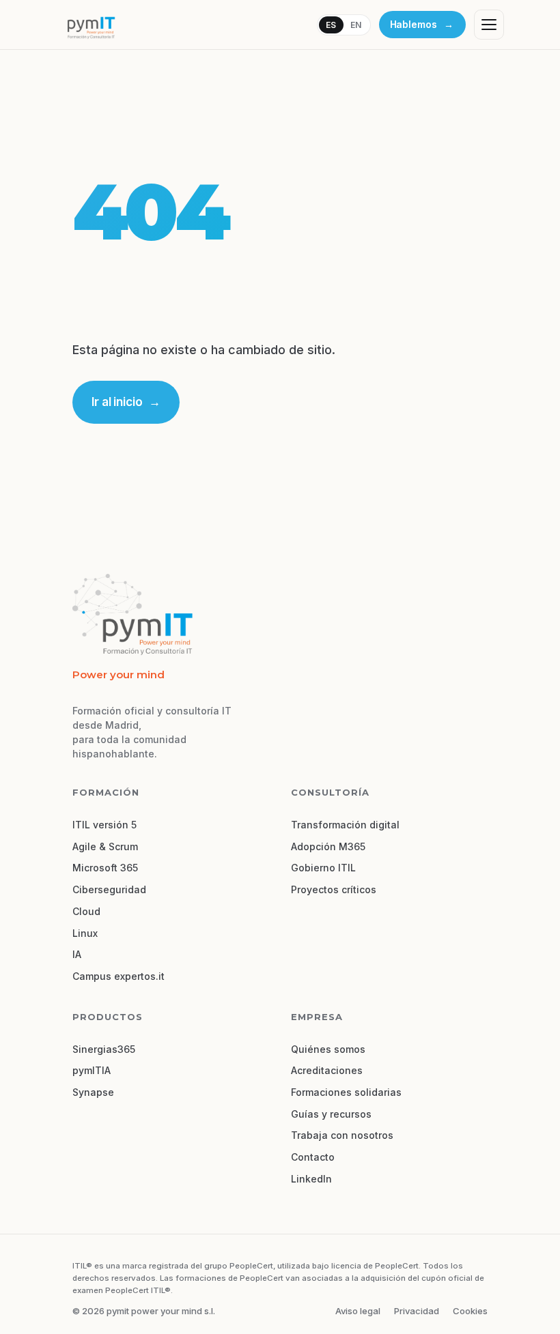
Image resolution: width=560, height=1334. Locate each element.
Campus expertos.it (118, 976)
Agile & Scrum (105, 846)
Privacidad (416, 1310)
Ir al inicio (126, 402)
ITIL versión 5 (104, 824)
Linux (85, 933)
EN (356, 25)
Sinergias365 (103, 1049)
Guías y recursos (331, 1114)
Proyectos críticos (333, 889)
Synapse (93, 1092)
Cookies (470, 1310)
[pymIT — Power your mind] (90, 24)
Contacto (313, 1157)
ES (331, 25)
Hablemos (421, 24)
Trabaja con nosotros (342, 1135)
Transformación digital (345, 824)
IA (76, 954)
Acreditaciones (327, 1070)
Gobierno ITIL (323, 867)
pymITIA (91, 1070)
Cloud (86, 911)
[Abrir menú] (489, 25)
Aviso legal (357, 1310)
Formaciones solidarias (346, 1092)
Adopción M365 (328, 846)
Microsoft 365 (105, 867)
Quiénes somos (328, 1049)
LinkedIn (311, 1179)
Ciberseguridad (109, 889)
